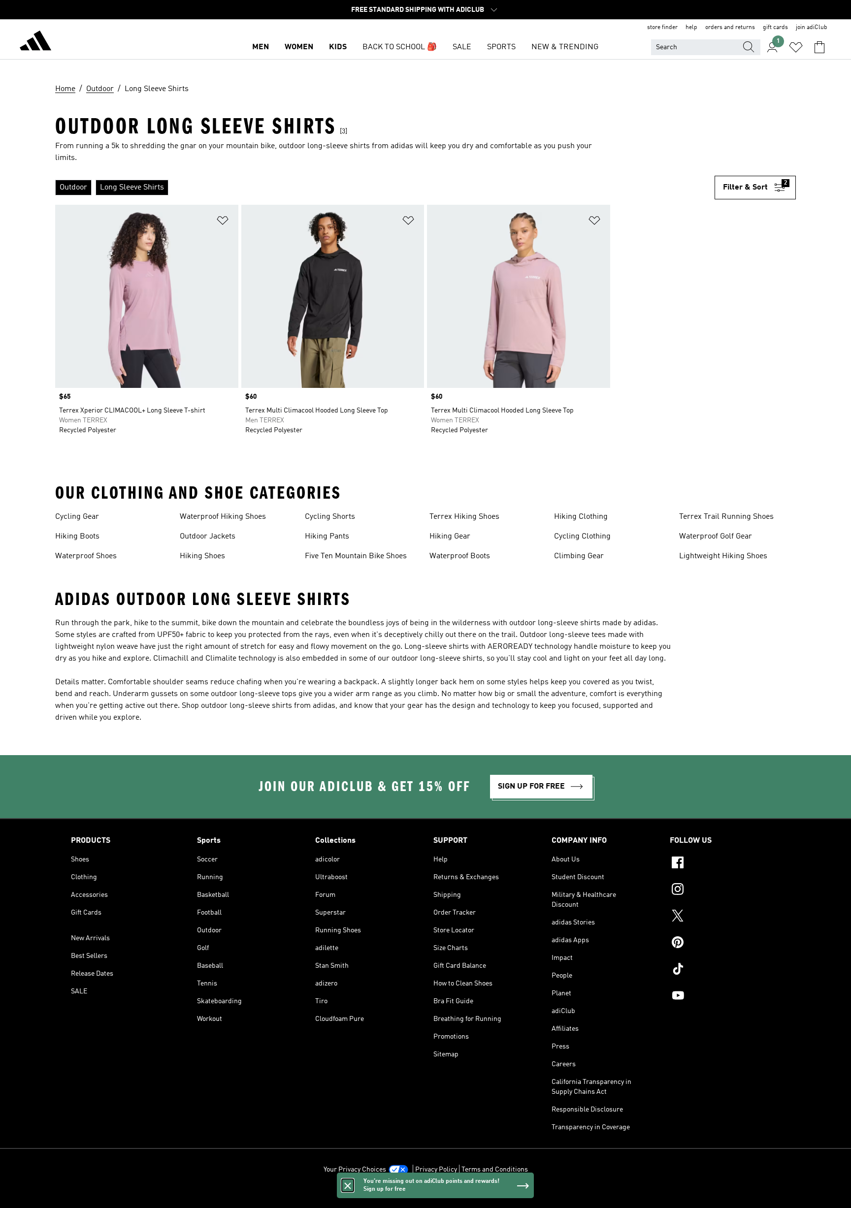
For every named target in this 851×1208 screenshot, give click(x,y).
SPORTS (501, 47)
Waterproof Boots (459, 556)
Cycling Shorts (330, 517)
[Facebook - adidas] (725, 864)
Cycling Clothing (582, 536)
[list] (385, 187)
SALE (462, 47)
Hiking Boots (77, 536)
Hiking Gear (449, 536)
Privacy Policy (436, 1169)
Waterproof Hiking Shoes (223, 517)
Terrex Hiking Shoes (464, 517)
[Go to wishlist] (796, 47)
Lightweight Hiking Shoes (723, 556)
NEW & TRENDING (564, 47)
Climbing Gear (579, 556)
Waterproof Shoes (86, 556)
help (691, 28)
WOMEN (299, 47)
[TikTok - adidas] (725, 970)
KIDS (338, 47)
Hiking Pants (327, 536)
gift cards (775, 28)
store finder (662, 28)
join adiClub (811, 28)
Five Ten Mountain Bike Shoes (356, 556)
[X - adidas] (725, 917)
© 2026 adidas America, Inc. (425, 1195)
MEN (260, 47)
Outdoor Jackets (207, 536)
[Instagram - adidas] (725, 890)
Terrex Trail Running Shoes (726, 517)
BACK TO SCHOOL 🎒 (399, 47)
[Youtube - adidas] (725, 997)
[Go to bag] (819, 47)
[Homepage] (35, 42)
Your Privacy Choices (355, 1169)
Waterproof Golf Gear (715, 536)
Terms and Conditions (494, 1169)
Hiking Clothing (581, 517)
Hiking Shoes (202, 556)
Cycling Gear (77, 517)
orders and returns (730, 28)
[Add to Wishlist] (222, 222)
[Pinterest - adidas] (725, 943)
